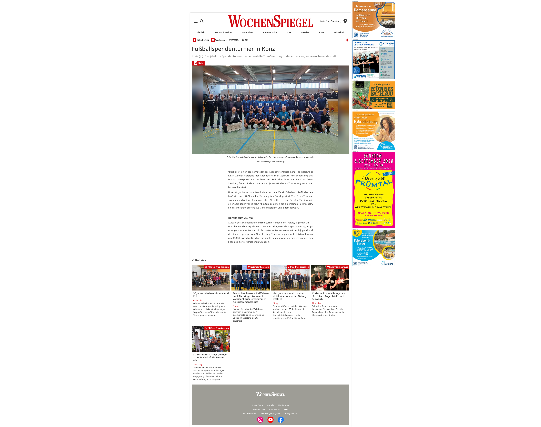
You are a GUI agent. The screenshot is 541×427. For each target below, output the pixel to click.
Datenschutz (259, 409)
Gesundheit (247, 32)
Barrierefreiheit (250, 413)
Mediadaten (284, 405)
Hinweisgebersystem (271, 413)
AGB (286, 409)
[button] (196, 21)
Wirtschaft (339, 32)
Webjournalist (291, 413)
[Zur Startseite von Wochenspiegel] (270, 21)
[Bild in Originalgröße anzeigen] (270, 109)
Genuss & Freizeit (223, 32)
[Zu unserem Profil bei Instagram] (260, 419)
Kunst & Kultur (270, 32)
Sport (321, 32)
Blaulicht (201, 32)
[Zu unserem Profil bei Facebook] (281, 419)
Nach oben (200, 260)
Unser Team (257, 405)
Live (289, 32)
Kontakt (270, 405)
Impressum (274, 409)
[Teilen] (347, 40)
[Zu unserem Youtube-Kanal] (270, 419)
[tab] (198, 63)
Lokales (305, 32)
